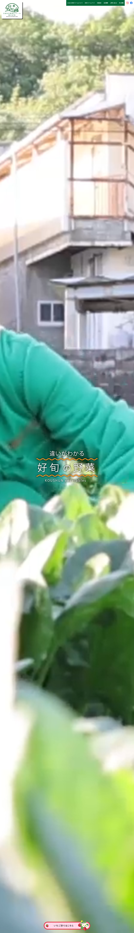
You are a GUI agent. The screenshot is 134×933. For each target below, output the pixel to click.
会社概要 (106, 3)
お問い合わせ (113, 3)
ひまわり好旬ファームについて (75, 3)
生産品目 (99, 3)
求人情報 (121, 3)
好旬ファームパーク (90, 3)
